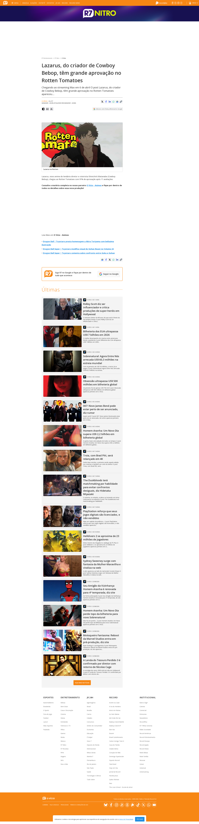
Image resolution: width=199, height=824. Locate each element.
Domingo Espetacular (116, 756)
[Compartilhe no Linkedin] (110, 102)
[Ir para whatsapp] (149, 805)
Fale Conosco (54, 805)
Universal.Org (144, 772)
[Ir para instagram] (178, 3)
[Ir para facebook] (172, 3)
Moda (63, 737)
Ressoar (142, 760)
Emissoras (143, 714)
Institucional (148, 697)
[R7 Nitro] (99, 13)
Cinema (63, 714)
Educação (90, 733)
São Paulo (90, 768)
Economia (90, 730)
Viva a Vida (64, 764)
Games (63, 733)
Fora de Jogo (47, 714)
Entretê (42, 3)
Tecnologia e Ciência (94, 776)
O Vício (64, 58)
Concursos (90, 722)
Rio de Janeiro (91, 764)
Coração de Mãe (114, 753)
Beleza (63, 703)
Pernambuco (91, 760)
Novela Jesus (113, 776)
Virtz (62, 760)
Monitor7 (90, 756)
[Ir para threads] (127, 805)
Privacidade (65, 805)
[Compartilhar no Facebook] (106, 102)
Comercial (143, 710)
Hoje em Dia (113, 768)
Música (63, 741)
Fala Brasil (112, 764)
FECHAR (140, 819)
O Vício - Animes (94, 185)
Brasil (89, 706)
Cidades (89, 718)
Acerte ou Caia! (114, 703)
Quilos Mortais (114, 779)
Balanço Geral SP (115, 726)
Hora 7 (89, 741)
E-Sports (46, 710)
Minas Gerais (91, 753)
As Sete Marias (114, 714)
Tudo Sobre (91, 779)
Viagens (63, 756)
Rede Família (144, 756)
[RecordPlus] (161, 3)
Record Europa (145, 741)
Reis (110, 783)
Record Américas (145, 733)
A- (52, 109)
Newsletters (144, 718)
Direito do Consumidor (94, 726)
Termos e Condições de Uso (79, 805)
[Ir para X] (175, 3)
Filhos (63, 730)
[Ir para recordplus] (132, 805)
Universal (143, 768)
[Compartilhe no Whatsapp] (113, 102)
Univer (142, 764)
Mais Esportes (48, 726)
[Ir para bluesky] (105, 805)
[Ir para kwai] (122, 805)
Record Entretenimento (147, 737)
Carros (89, 714)
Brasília (25, 3)
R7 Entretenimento (47, 58)
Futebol (45, 718)
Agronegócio (91, 703)
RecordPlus (143, 722)
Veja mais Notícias (82, 683)
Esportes (50, 3)
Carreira (142, 706)
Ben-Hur (112, 730)
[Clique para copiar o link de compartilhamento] (121, 102)
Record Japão (144, 745)
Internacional (91, 749)
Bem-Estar (64, 706)
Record (65, 3)
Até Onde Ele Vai (114, 718)
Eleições (33, 3)
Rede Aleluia (144, 753)
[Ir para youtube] (154, 805)
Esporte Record (114, 760)
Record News (74, 3)
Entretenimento (70, 697)
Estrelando (64, 722)
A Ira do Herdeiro (115, 706)
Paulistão (46, 730)
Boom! (111, 733)
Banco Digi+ (144, 703)
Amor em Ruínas (114, 710)
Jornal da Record (114, 772)
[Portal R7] (5, 3)
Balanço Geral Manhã (116, 722)
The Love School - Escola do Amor (121, 787)
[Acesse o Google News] (117, 101)
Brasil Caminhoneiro (116, 737)
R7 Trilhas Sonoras (146, 726)
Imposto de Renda (93, 745)
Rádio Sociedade (145, 730)
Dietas (63, 718)
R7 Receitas (65, 749)
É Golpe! (89, 737)
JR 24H (58, 3)
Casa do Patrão (114, 745)
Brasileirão (46, 706)
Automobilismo (48, 703)
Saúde (89, 772)
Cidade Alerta (113, 749)
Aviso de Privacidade (126, 819)
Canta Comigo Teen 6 (116, 741)
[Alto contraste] (43, 109)
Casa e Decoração (67, 710)
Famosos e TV (65, 726)
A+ (47, 109)
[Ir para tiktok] (138, 805)
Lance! (45, 722)
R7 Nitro (57, 58)
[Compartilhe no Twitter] (102, 102)
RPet (62, 753)
